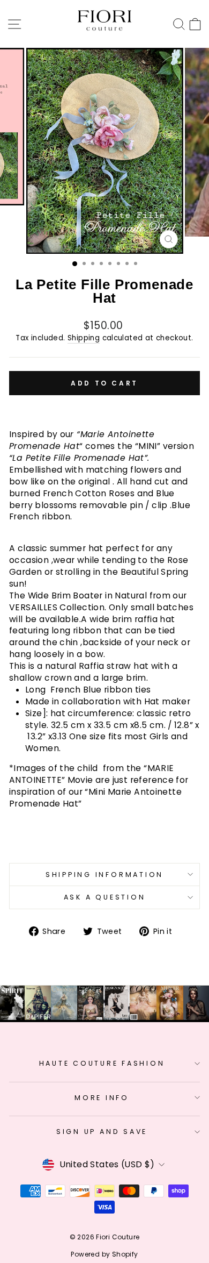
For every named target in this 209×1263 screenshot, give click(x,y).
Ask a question (105, 897)
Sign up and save (101, 1131)
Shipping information (104, 874)
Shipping (84, 338)
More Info (101, 1097)
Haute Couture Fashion (102, 1063)
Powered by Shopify (104, 1254)
